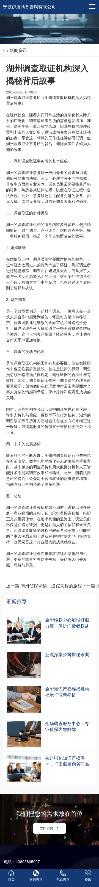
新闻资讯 (18, 50)
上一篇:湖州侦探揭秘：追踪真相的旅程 (44, 585)
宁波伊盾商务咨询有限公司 (29, 6)
